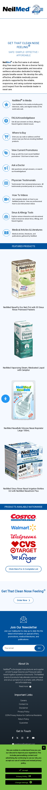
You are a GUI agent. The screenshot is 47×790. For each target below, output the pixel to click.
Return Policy (23, 719)
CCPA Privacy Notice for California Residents (23, 715)
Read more (23, 686)
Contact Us (23, 704)
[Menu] (41, 9)
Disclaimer (23, 708)
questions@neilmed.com (24, 744)
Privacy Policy (23, 712)
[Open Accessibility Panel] (5, 399)
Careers (23, 700)
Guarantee (23, 723)
